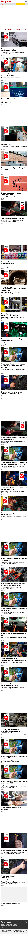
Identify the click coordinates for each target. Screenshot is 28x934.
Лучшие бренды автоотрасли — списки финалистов (12, 194)
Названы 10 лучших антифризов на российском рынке (13, 263)
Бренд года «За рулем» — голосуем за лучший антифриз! (14, 438)
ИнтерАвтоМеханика (9, 4)
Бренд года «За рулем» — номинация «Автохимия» (14, 559)
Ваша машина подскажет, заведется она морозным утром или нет (13, 584)
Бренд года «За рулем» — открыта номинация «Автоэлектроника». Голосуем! (13, 365)
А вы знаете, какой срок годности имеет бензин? (12, 143)
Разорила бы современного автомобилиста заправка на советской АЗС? (11, 731)
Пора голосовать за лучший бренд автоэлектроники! (13, 340)
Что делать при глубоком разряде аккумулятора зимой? (13, 49)
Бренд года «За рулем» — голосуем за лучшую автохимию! (14, 488)
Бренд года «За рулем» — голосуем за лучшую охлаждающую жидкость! (14, 463)
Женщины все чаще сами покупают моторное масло (13, 514)
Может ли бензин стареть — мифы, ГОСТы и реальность (13, 75)
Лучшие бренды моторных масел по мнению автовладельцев (13, 314)
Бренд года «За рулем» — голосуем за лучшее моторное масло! (14, 684)
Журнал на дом (20, 4)
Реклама (9, 927)
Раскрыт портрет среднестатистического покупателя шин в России (13, 288)
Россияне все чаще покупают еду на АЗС (13, 634)
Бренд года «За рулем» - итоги (11, 904)
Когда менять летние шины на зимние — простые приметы (11, 393)
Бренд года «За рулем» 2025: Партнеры (11, 808)
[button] (26, 930)
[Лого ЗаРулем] (6, 2)
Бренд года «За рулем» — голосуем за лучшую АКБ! (14, 757)
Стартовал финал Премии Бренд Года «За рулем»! (14, 169)
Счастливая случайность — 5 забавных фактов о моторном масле (13, 659)
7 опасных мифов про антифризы (12, 218)
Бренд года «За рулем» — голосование (10, 877)
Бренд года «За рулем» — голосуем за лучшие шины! (14, 609)
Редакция (3, 927)
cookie (11, 931)
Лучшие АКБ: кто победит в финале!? (14, 99)
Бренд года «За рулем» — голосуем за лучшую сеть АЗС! (14, 782)
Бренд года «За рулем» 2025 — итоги (14, 850)
